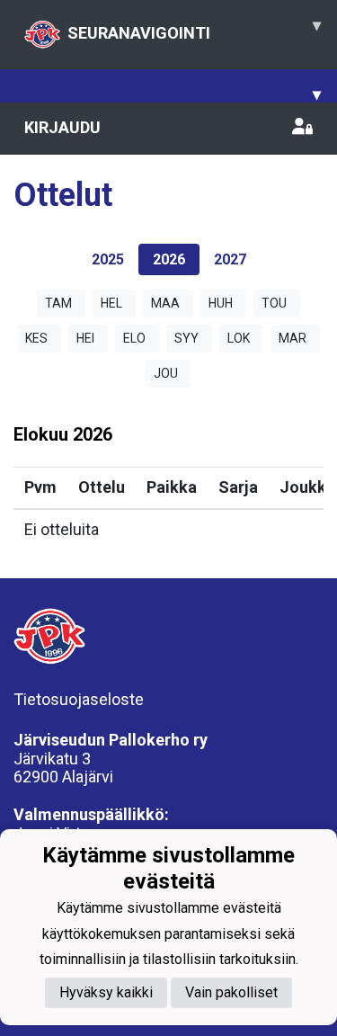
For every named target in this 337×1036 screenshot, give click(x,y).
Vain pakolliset (231, 992)
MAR (292, 338)
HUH (220, 303)
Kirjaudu (62, 127)
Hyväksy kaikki (106, 992)
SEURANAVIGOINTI (194, 28)
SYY (186, 338)
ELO (134, 338)
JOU (166, 373)
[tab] (107, 259)
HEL (111, 303)
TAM (58, 303)
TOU (274, 303)
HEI (85, 338)
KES (36, 338)
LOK (238, 338)
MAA (165, 303)
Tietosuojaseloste (78, 699)
